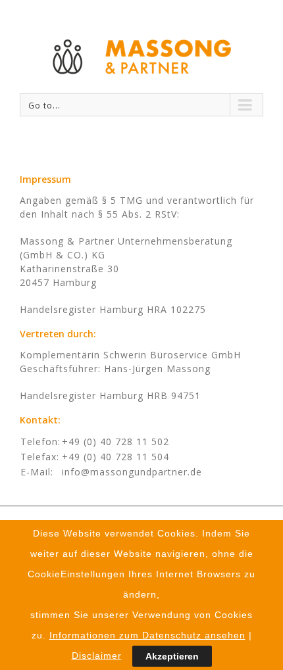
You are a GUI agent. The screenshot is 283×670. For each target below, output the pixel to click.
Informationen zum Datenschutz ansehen (147, 635)
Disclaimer (97, 655)
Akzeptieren (172, 656)
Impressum (45, 179)
